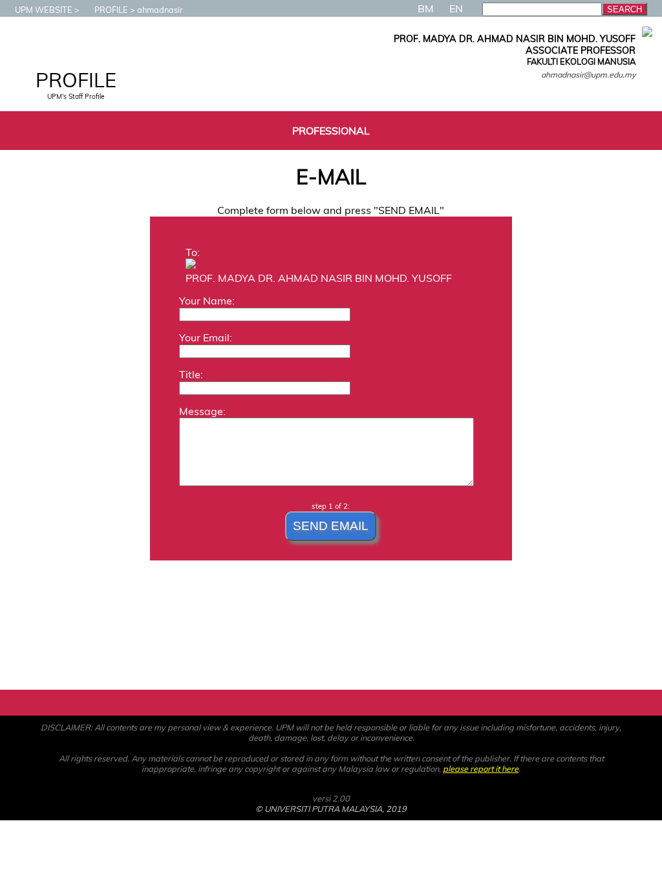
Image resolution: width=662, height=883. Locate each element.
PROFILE (111, 10)
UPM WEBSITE (43, 10)
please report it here (480, 768)
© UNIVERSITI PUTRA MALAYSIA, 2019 (331, 808)
